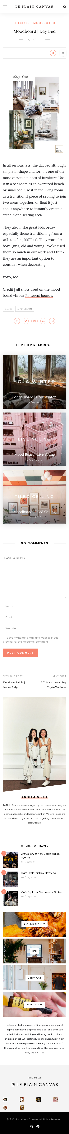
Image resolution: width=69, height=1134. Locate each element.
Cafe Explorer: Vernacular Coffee (41, 892)
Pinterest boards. (39, 295)
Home (8, 309)
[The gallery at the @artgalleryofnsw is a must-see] (38, 1099)
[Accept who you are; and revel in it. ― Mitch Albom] (5, 1107)
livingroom (24, 309)
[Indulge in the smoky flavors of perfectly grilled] (22, 1107)
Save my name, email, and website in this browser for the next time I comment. (30, 640)
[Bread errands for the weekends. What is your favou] (5, 1099)
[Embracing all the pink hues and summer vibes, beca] (55, 1099)
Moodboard (44, 23)
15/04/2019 (34, 39)
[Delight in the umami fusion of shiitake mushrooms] (22, 1099)
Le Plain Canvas (37, 1084)
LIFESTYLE (21, 23)
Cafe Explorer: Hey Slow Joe (38, 873)
